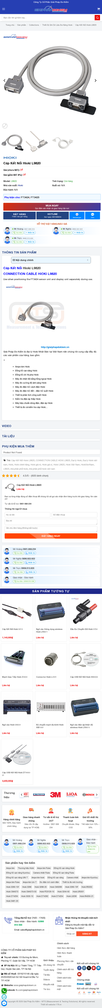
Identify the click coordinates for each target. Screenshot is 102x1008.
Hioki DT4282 (42, 896)
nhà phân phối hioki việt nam (42, 469)
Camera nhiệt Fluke (41, 873)
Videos (46, 979)
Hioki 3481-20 (12, 901)
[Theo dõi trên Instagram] (84, 968)
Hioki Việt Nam (73, 464)
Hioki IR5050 (87, 887)
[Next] (95, 80)
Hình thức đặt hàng (66, 948)
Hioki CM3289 (56, 887)
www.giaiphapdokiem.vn (24, 985)
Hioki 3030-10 (27, 896)
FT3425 (35, 197)
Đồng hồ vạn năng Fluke (63, 873)
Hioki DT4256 (12, 896)
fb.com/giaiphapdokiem (26, 990)
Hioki (20, 185)
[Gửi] (97, 17)
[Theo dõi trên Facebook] (79, 968)
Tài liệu (46, 975)
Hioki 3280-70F (71, 887)
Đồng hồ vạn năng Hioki (64, 868)
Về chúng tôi (49, 965)
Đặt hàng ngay (51, 536)
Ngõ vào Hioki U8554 (11, 725)
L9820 (6, 469)
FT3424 (25, 197)
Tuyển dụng (48, 970)
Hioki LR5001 (78, 892)
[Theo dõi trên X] (89, 968)
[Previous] (4, 80)
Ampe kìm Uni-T (30, 882)
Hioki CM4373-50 (29, 892)
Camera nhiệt (72, 878)
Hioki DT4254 (57, 896)
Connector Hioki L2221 (46, 677)
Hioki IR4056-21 (86, 896)
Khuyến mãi (48, 984)
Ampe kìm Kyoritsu (90, 878)
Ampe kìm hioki (38, 878)
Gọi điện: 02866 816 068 (25, 581)
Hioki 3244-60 (63, 892)
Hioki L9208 (71, 896)
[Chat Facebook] (4, 1003)
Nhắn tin (30, 232)
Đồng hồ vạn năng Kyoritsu (18, 873)
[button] (3, 9)
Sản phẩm (21, 25)
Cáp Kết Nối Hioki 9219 (12, 629)
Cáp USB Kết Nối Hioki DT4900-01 (16, 773)
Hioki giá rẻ (35, 464)
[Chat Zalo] (4, 997)
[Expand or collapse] (87, 260)
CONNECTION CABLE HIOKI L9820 (53, 460)
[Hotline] (4, 991)
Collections (34, 25)
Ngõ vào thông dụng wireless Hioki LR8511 (49, 630)
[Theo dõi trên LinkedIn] (98, 968)
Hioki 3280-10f (12, 887)
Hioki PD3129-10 (47, 892)
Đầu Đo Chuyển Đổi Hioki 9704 (83, 629)
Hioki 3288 (26, 887)
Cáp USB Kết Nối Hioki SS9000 (84, 677)
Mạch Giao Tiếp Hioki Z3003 (14, 677)
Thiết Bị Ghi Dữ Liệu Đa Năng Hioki (57, 25)
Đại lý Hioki (76, 460)
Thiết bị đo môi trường (72, 882)
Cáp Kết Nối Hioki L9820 (85, 25)
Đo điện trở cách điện (49, 882)
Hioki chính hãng (21, 464)
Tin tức (46, 989)
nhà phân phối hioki (19, 469)
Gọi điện (20, 553)
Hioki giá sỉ (47, 464)
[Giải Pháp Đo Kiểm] (51, 9)
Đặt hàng (19, 215)
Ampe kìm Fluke (43, 868)
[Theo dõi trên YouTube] (79, 974)
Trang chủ (10, 25)
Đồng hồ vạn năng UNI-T (17, 878)
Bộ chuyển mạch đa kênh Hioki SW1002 (49, 726)
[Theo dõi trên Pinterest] (94, 968)
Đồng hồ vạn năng (55, 878)
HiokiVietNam (87, 464)
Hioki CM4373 (12, 892)
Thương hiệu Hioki (26, 868)
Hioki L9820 (32, 268)
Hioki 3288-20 (41, 887)
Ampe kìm (10, 868)
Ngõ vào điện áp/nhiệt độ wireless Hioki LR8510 (81, 726)
